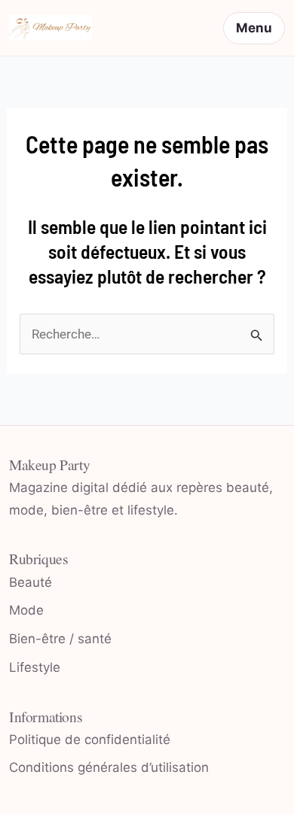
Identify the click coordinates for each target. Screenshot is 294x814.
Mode (26, 610)
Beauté (30, 582)
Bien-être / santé (60, 638)
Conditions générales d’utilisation (109, 767)
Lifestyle (34, 667)
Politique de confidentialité (89, 739)
